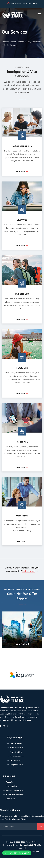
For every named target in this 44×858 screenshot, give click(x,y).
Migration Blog (16, 752)
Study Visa (22, 219)
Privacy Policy (11, 786)
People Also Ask (16, 764)
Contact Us (10, 799)
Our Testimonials (17, 743)
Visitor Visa (22, 441)
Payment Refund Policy (15, 790)
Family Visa (22, 367)
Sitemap (36, 852)
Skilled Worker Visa (22, 145)
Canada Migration (17, 756)
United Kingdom (22, 644)
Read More (20, 171)
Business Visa (22, 293)
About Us (9, 782)
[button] (16, 853)
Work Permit (22, 515)
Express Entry (15, 760)
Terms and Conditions (15, 794)
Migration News (16, 747)
